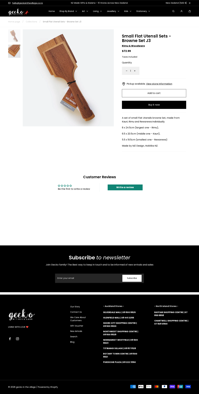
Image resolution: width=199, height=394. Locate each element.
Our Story (75, 306)
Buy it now (154, 104)
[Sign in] (181, 11)
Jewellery (111, 11)
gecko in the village (26, 387)
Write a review (125, 187)
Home (52, 11)
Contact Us (76, 312)
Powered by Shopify (48, 387)
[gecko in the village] (17, 11)
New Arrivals (76, 331)
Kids (126, 11)
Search (73, 336)
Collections (31, 21)
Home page (14, 21)
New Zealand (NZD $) (176, 2)
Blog (72, 341)
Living (96, 11)
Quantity (127, 62)
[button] (190, 11)
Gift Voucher (76, 325)
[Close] (190, 3)
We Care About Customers (78, 319)
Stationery (141, 11)
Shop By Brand (66, 11)
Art (83, 11)
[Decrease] (125, 71)
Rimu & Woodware (133, 46)
